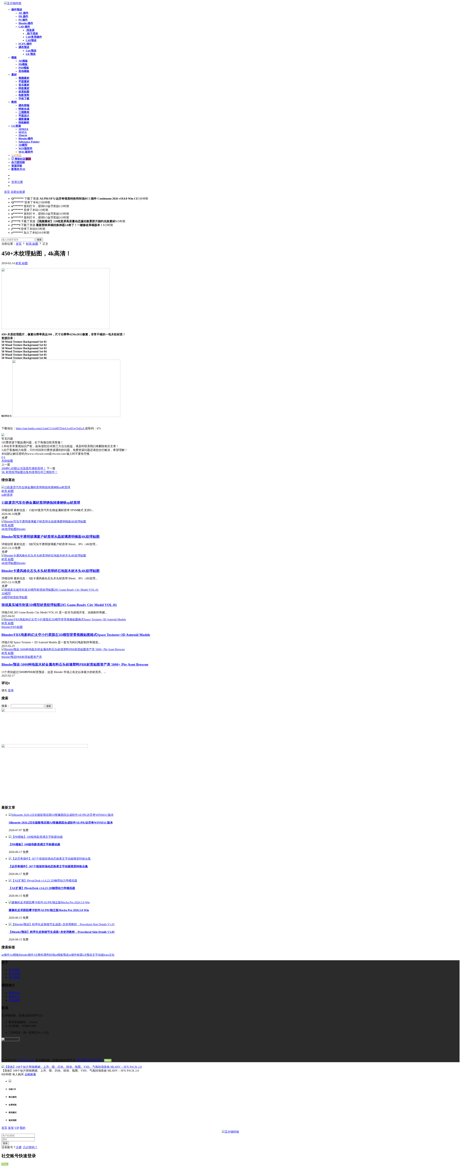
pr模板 (59, 954)
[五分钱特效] (12, 3)
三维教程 (24, 112)
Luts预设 (31, 50)
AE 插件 (23, 13)
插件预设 (16, 9)
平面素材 (24, 81)
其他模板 (24, 71)
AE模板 (23, 60)
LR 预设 (31, 54)
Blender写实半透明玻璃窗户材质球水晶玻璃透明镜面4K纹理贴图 (50, 536)
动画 (101, 954)
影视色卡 (18, 169)
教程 (14, 101)
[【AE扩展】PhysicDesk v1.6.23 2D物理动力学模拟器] (43, 880)
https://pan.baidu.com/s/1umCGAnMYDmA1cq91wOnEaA (50, 428)
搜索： (5, 705)
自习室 (18, 162)
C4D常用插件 (34, 36)
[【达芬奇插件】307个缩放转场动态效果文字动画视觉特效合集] (50, 858)
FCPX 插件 (25, 43)
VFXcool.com (26, 1060)
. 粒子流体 (32, 33)
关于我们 (14, 969)
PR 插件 (23, 16)
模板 (14, 57)
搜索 (39, 239)
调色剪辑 (24, 105)
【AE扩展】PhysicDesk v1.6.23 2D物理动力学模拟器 (42, 888)
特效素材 (24, 88)
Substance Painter (29, 141)
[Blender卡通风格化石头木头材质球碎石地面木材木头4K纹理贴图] (43, 555)
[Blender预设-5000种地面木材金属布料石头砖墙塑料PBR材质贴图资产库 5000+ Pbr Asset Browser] (63, 649)
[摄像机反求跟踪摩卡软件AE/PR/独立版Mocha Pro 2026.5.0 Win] (49, 902)
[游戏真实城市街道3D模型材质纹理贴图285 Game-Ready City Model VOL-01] (50, 589)
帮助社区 (22, 158)
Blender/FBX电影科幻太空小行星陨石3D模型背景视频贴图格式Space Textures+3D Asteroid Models (75, 635)
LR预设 (87, 954)
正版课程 (14, 1000)
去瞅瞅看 (30, 1074)
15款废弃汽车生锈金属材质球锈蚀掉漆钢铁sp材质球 (40, 502)
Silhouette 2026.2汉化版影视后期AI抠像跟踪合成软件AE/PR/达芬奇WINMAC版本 (61, 822)
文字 (95, 954)
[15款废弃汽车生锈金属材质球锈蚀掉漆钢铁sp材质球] (35, 487)
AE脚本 (38, 954)
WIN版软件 (25, 148)
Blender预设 (8, 656)
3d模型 (5, 597)
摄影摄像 (24, 119)
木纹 (4, 460)
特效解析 (24, 122)
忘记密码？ (30, 1147)
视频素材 (24, 78)
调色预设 (24, 47)
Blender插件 (26, 23)
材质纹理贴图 (18, 597)
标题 (80, 954)
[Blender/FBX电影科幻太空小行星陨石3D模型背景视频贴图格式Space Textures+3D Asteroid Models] (63, 619)
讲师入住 (14, 996)
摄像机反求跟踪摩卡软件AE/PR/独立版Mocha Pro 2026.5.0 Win (49, 910)
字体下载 (24, 98)
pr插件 (73, 954)
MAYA (23, 132)
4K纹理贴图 (9, 529)
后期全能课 (18, 191)
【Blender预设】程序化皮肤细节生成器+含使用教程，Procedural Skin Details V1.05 (62, 931)
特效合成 (24, 108)
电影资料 (24, 95)
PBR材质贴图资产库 (29, 656)
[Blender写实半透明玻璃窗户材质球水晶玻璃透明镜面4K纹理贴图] (43, 521)
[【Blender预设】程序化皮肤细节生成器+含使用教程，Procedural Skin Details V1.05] (62, 924)
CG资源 (16, 125)
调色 (46, 954)
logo (106, 954)
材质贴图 (24, 91)
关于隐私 (14, 977)
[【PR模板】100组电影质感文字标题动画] (36, 836)
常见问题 (14, 973)
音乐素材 (24, 84)
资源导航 (16, 165)
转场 (52, 954)
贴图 (10, 460)
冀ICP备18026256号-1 (89, 1060)
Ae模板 (14, 954)
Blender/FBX (9, 627)
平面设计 (24, 115)
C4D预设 (31, 40)
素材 (14, 74)
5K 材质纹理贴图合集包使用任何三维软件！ (29, 472)
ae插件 (5, 954)
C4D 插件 (24, 26)
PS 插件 (23, 19)
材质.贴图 (21, 263)
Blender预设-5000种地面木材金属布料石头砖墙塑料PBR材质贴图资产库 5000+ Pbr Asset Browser (74, 664)
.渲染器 (30, 30)
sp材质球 (7, 494)
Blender (21, 529)
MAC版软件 (26, 151)
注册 (19, 1147)
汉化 (112, 954)
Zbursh (23, 135)
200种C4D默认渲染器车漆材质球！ (23, 468)
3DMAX (23, 129)
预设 (66, 954)
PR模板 (23, 64)
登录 (11, 690)
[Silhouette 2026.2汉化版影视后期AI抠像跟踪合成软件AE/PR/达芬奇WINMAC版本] (61, 814)
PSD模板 (24, 67)
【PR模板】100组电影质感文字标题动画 (34, 844)
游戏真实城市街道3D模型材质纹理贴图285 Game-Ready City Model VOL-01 (59, 605)
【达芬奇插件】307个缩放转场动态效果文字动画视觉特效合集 (48, 866)
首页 (7, 191)
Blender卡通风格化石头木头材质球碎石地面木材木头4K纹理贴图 (50, 571)
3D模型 (23, 145)
